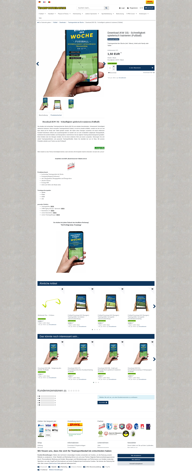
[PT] (49, 2)
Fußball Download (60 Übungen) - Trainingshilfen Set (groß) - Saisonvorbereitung (109, 317)
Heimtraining (77, 13)
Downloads (62, 22)
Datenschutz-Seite (54, 463)
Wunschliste (113, 72)
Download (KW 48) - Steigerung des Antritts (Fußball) (49, 369)
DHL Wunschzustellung (93, 467)
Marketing (64, 467)
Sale (40, 18)
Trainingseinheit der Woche (76, 22)
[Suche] (106, 8)
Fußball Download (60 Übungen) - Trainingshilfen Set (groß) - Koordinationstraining (139, 317)
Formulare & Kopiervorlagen (76, 445)
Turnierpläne (72, 447)
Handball (51, 13)
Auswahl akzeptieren (136, 463)
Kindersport (143, 13)
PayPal (108, 467)
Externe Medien (77, 467)
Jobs (99, 445)
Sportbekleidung (107, 13)
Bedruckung (120, 13)
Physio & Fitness (63, 13)
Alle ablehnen (136, 459)
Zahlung (40, 445)
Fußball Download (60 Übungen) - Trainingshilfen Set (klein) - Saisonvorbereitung (79, 317)
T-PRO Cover (130, 13)
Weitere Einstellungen (56, 470)
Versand (40, 447)
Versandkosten (122, 77)
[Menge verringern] (113, 69)
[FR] (44, 2)
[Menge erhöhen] (113, 66)
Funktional (44, 470)
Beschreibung (43, 115)
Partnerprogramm (103, 447)
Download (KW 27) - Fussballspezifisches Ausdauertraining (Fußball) (80, 369)
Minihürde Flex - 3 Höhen (46, 315)
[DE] (40, 2)
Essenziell (44, 467)
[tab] (43, 115)
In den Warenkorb (135, 68)
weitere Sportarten (91, 13)
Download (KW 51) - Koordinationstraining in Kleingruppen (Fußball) (140, 369)
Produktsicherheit (56, 115)
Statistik (54, 467)
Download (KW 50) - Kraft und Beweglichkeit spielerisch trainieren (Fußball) (109, 369)
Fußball (41, 13)
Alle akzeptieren (136, 455)
